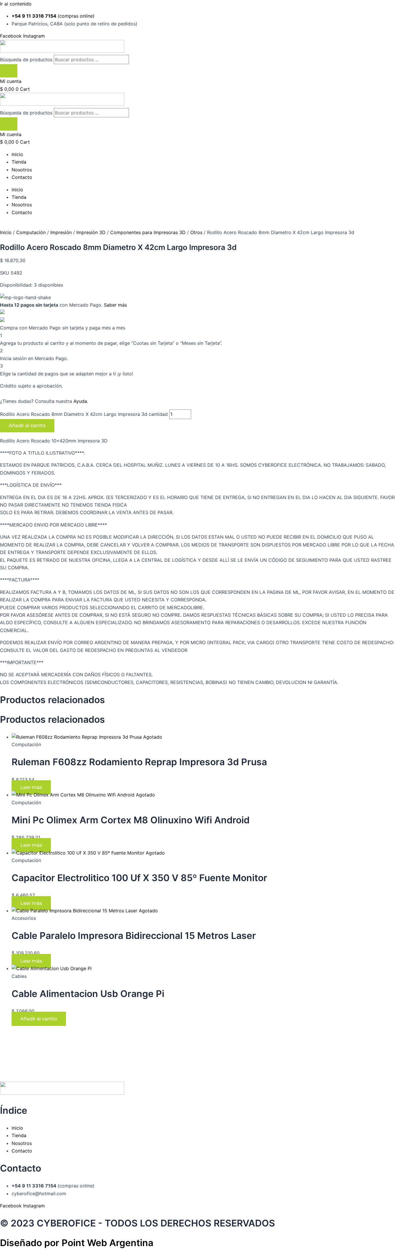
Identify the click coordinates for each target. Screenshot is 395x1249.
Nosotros (22, 170)
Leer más (31, 787)
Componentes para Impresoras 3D (148, 232)
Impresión (61, 232)
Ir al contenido (16, 4)
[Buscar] (8, 70)
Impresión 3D (91, 232)
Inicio (17, 154)
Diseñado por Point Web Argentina (76, 1242)
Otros (196, 232)
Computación (31, 232)
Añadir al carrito (27, 425)
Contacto (22, 177)
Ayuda (80, 401)
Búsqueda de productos (27, 59)
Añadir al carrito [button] (38, 1019)
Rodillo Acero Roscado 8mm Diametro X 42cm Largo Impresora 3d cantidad (84, 414)
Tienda (19, 162)
